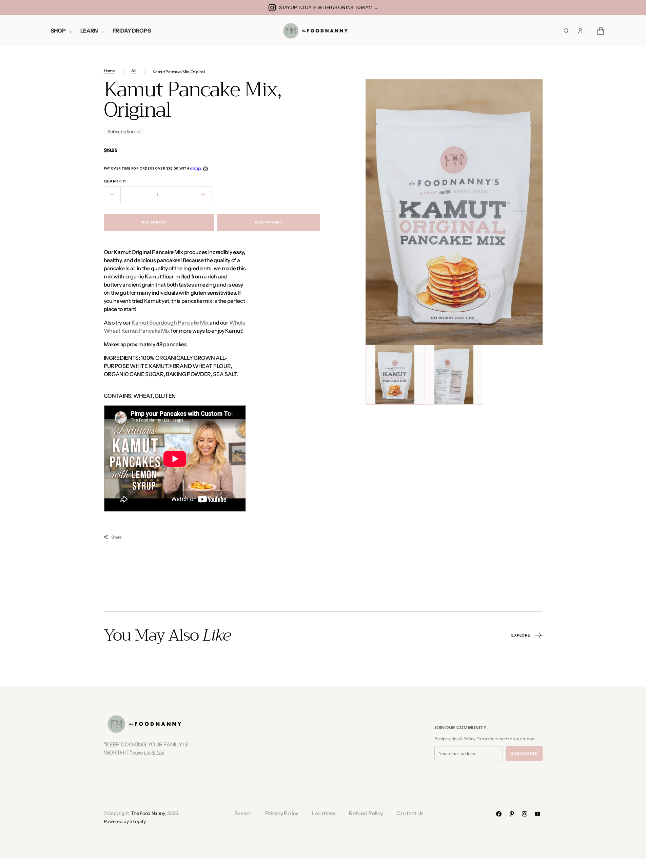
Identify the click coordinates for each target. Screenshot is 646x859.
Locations (323, 813)
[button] (580, 30)
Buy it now (154, 222)
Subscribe (524, 753)
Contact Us (410, 813)
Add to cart (268, 222)
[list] (454, 212)
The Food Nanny (148, 813)
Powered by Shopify (125, 821)
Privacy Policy (282, 813)
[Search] (566, 30)
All (133, 70)
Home (109, 70)
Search (243, 813)
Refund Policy (366, 813)
